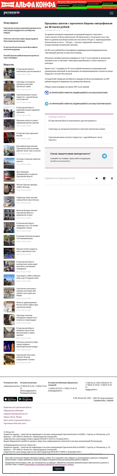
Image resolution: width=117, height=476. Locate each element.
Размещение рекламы (28, 393)
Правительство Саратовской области (17, 407)
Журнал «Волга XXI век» (13, 417)
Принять (58, 468)
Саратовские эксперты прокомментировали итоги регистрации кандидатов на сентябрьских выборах (22, 30)
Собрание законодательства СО (15, 414)
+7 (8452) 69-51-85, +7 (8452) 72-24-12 (33, 387)
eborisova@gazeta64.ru (28, 390)
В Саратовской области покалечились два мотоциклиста (72, 120)
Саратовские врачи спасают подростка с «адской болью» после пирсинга (75, 138)
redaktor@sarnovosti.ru (12, 386)
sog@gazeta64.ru (91, 389)
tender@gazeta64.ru (55, 390)
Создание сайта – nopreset (103, 400)
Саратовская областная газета (15, 423)
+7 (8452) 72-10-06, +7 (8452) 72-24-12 (98, 386)
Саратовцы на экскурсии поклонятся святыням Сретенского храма (77, 128)
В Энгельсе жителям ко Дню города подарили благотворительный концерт (21, 40)
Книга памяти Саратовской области (17, 420)
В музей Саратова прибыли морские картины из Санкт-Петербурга (21, 56)
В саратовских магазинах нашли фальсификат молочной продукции (21, 48)
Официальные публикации (13, 410)
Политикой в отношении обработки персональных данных (49, 464)
